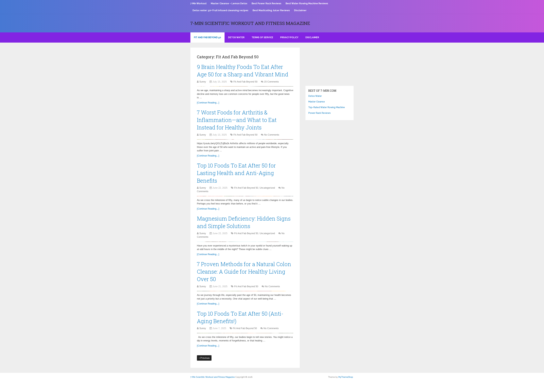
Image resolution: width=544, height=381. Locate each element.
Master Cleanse (316, 101)
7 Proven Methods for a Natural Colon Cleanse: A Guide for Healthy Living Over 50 (244, 271)
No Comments (271, 134)
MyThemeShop (345, 377)
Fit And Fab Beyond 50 (207, 37)
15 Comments (271, 81)
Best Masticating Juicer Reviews (271, 10)
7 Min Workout (198, 3)
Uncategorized (267, 187)
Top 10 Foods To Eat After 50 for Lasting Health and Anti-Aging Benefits (236, 173)
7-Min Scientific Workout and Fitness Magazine (250, 23)
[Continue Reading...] (208, 102)
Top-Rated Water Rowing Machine (326, 107)
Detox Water (236, 37)
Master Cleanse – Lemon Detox (229, 3)
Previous (205, 358)
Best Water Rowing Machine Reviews (307, 3)
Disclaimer (300, 10)
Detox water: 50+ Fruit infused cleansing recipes (220, 10)
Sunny (202, 81)
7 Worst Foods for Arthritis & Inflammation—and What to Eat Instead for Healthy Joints (237, 120)
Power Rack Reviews (319, 113)
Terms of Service (262, 37)
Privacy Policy (289, 37)
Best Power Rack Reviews (266, 3)
